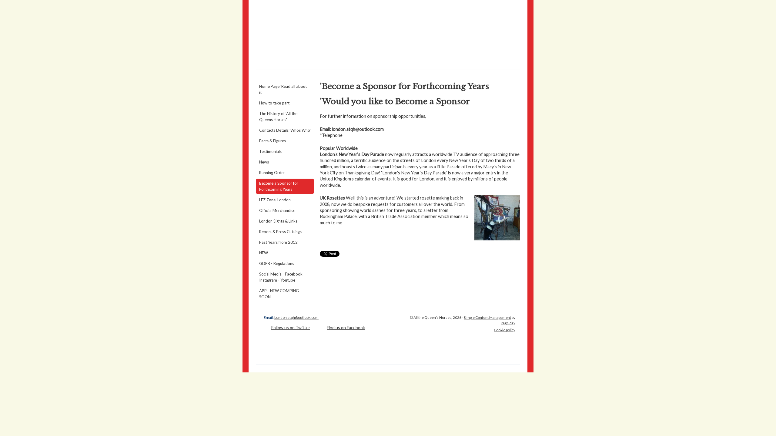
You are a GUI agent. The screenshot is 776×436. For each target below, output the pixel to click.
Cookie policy (504, 330)
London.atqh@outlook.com (296, 317)
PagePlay (508, 323)
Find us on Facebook (346, 327)
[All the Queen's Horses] (388, 35)
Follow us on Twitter (290, 327)
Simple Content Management (487, 317)
